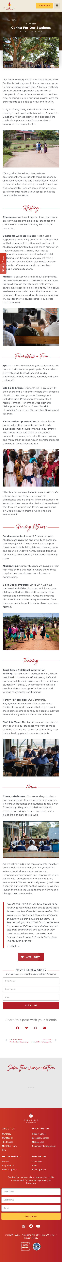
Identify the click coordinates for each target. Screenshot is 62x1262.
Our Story (6, 1134)
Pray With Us (8, 1165)
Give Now (43, 6)
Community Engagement (44, 1146)
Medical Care (38, 1142)
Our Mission (7, 1138)
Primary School (39, 1134)
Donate (5, 1161)
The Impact (7, 1142)
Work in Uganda (9, 1169)
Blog (4, 1150)
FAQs (34, 1165)
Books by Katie (39, 1169)
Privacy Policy (31, 1238)
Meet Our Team (9, 1146)
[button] (17, 1028)
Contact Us (37, 1161)
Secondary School (40, 1138)
